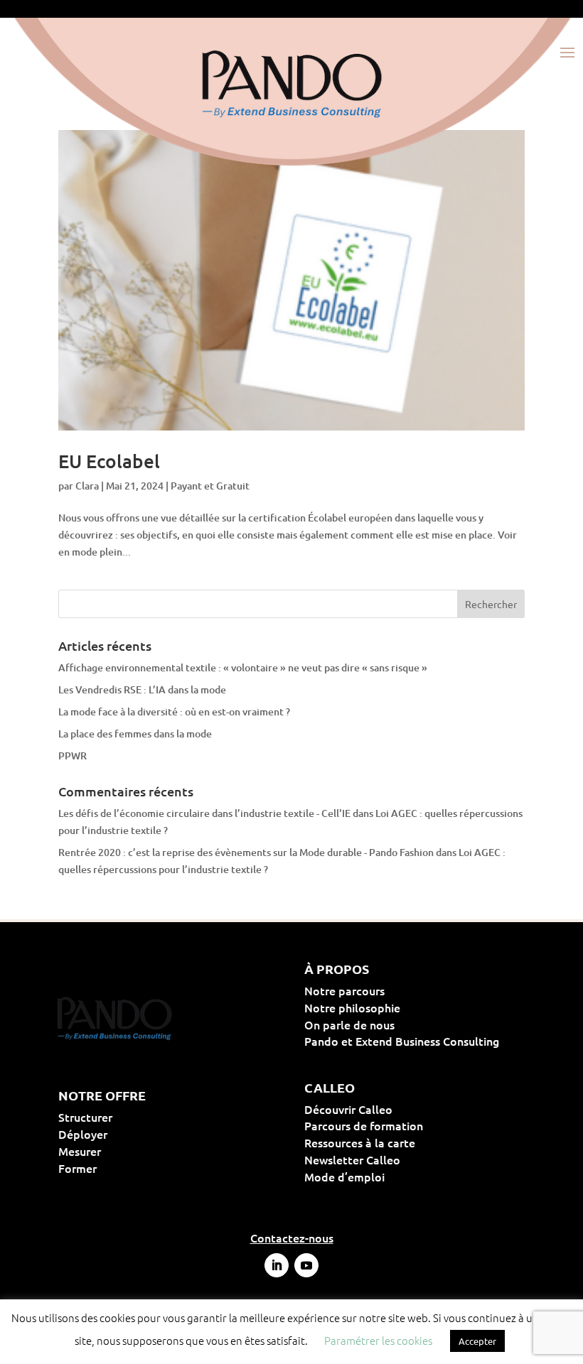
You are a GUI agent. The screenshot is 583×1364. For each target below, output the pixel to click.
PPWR (72, 755)
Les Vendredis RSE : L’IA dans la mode (142, 689)
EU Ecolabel (109, 460)
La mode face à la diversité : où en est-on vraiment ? (174, 711)
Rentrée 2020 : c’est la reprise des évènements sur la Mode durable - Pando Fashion (246, 852)
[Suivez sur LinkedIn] (276, 1265)
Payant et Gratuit (210, 485)
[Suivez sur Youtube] (306, 1265)
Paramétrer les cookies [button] (378, 1340)
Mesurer (125, 1151)
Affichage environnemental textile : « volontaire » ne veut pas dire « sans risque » (242, 667)
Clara (87, 485)
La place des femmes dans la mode (135, 733)
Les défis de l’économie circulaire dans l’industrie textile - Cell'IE (204, 813)
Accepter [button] (477, 1341)
